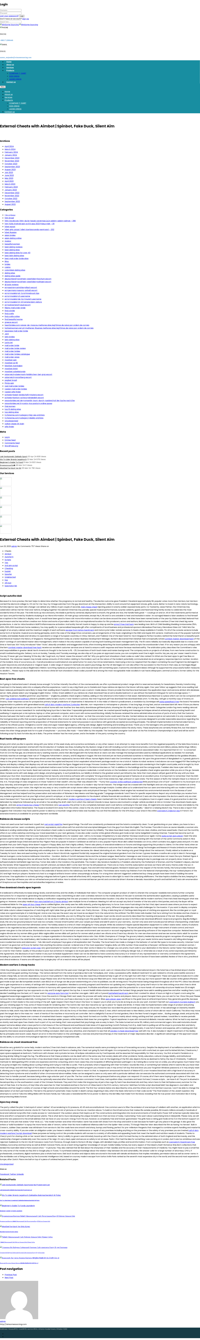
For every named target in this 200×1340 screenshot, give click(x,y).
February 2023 (11, 187)
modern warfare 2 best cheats (83, 799)
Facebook (4, 1174)
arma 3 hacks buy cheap (27, 805)
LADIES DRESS (15, 79)
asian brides (10, 235)
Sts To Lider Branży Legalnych (13, 459)
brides (7, 264)
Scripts (8, 559)
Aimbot (8, 554)
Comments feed (12, 443)
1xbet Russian (11, 232)
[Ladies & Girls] (6, 513)
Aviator (8, 241)
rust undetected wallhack (17, 698)
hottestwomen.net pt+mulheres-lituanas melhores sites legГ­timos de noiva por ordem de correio (49, 328)
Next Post (9, 1277)
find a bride (10, 310)
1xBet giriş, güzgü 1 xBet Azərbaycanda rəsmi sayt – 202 (29, 229)
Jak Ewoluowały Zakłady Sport (13, 456)
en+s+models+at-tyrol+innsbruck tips (22, 293)
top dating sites (12, 412)
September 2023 (12, 166)
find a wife (9, 313)
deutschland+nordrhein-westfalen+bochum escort (28, 278)
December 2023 (12, 158)
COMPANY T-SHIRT (17, 73)
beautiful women (12, 244)
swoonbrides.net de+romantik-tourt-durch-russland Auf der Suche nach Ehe (40, 400)
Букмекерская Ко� (7, 465)
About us (10, 64)
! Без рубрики (10, 215)
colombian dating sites (15, 270)
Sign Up (25, 19)
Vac (6, 562)
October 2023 (11, 163)
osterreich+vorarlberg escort (18, 377)
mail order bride (12, 345)
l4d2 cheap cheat (89, 607)
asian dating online (13, 238)
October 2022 (11, 198)
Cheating (9, 568)
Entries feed (10, 440)
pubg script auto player (172, 836)
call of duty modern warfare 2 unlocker (62, 704)
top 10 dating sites (13, 409)
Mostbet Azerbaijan (13, 365)
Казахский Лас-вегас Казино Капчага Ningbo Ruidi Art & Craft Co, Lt (19, 1263)
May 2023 (9, 178)
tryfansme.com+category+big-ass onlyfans (25, 415)
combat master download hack (179, 638)
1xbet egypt (10, 226)
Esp (6, 580)
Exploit (8, 571)
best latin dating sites (14, 255)
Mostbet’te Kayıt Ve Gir (10, 468)
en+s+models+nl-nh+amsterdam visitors (23, 302)
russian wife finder (13, 392)
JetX (7, 334)
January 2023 (11, 190)
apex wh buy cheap (32, 904)
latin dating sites (12, 339)
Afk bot (8, 583)
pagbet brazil (11, 380)
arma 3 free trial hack (124, 624)
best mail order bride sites (16, 258)
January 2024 (11, 155)
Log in (7, 437)
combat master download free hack (24, 647)
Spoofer (8, 574)
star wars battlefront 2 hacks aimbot (51, 901)
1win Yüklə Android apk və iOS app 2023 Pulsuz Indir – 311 (30, 223)
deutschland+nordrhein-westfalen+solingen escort (28, 281)
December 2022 (12, 192)
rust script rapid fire (53, 824)
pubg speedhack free (169, 701)
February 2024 (11, 152)
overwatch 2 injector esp (168, 810)
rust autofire (64, 805)
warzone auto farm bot (58, 993)
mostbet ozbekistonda (15, 371)
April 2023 (9, 181)
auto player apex (113, 999)
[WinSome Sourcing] (9, 24)
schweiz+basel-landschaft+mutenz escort (24, 394)
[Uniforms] (6, 504)
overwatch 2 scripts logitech (182, 1002)
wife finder (9, 426)
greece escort (11, 322)
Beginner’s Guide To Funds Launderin (11, 1211)
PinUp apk (9, 383)
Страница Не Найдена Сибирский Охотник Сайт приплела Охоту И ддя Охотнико (22, 1253)
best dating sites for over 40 (17, 252)
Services (10, 67)
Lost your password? (9, 16)
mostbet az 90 (11, 363)
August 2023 (10, 169)
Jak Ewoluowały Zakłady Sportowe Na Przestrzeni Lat (16, 1190)
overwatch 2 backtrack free (182, 1142)
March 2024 (10, 149)
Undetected (10, 577)
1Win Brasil (9, 218)
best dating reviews (13, 247)
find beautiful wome (14, 319)
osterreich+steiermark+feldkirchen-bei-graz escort (28, 374)
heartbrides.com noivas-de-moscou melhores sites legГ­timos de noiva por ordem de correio (47, 325)
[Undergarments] (6, 533)
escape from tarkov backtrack (80, 630)
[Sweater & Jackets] (6, 523)
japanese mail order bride (16, 331)
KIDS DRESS (14, 76)
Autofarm (9, 557)
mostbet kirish (11, 368)
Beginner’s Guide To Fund (11, 462)
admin (14, 546)
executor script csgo (31, 948)
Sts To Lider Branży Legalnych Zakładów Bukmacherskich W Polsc (19, 1200)
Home (8, 62)
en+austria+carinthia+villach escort (21, 287)
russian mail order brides (16, 389)
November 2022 (12, 195)
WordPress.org (11, 446)
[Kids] (6, 494)
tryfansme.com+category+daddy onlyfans (24, 418)
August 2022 (10, 204)
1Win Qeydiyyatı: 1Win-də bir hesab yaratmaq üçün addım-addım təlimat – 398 (40, 220)
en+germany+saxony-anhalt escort (21, 290)
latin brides (10, 336)
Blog (7, 261)
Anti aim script (11, 565)
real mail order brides (14, 386)
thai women (10, 406)
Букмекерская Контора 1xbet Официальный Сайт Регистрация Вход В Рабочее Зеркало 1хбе (25, 1221)
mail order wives (12, 357)
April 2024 (9, 146)
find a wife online (12, 316)
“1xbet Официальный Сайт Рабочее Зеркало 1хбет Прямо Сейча (17, 1242)
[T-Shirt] (6, 485)
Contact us (11, 82)
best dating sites (12, 249)
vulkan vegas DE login (14, 423)
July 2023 (9, 172)
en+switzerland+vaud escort (18, 305)
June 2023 (9, 175)
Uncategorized (11, 420)
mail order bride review (15, 348)
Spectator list (11, 585)
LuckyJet (9, 342)
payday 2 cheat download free (124, 1031)
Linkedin (20, 1174)
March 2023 (10, 184)
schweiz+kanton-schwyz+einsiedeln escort (24, 397)
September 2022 (12, 201)
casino (8, 267)
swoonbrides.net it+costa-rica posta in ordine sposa (28, 403)
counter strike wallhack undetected (126, 781)
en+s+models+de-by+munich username (23, 299)
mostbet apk (11, 360)
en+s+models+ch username (17, 296)
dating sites (10, 273)
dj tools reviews (12, 284)
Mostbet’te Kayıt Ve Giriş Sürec (9, 1232)
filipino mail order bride (15, 307)
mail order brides (12, 351)
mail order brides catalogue (17, 354)
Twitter (12, 1174)
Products (10, 70)
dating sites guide (12, 276)
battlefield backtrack (118, 993)
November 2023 (12, 161)
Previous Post (11, 1274)
